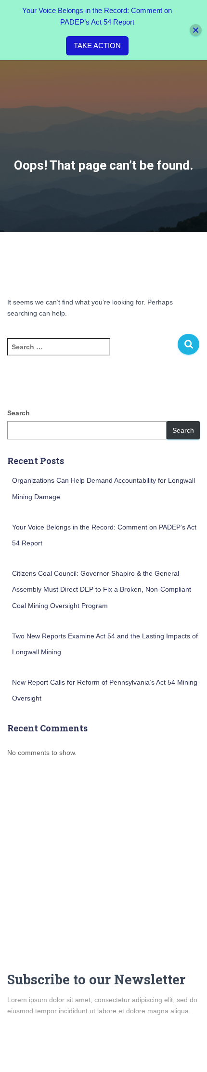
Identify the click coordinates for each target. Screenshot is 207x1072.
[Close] (196, 30)
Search (18, 413)
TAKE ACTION (97, 45)
